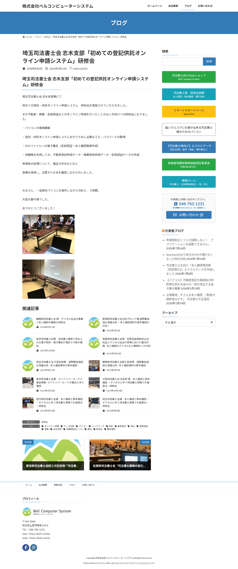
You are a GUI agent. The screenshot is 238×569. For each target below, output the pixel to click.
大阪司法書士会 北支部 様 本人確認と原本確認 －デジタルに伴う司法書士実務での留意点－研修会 (126, 382)
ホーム (29, 485)
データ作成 (69, 426)
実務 (46, 429)
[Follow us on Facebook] (25, 547)
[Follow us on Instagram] (33, 547)
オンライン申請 (51, 426)
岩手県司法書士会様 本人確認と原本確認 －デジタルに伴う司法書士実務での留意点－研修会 (59, 402)
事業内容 (58, 485)
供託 (111, 426)
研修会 (44, 422)
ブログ (72, 485)
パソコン (83, 426)
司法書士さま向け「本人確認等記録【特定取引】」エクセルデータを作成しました (190, 269)
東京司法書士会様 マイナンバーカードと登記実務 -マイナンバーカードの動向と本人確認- (60, 382)
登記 (89, 429)
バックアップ (98, 426)
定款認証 (143, 426)
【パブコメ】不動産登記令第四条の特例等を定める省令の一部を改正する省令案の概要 (190, 284)
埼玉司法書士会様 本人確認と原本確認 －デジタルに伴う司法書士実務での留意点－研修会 (125, 402)
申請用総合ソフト (74, 429)
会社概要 (43, 485)
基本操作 (122, 426)
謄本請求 (111, 429)
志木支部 (57, 429)
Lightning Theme (118, 563)
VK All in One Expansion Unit (141, 563)
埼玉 (132, 426)
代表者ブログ (174, 231)
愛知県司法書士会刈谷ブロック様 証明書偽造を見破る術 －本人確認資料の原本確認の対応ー (125, 322)
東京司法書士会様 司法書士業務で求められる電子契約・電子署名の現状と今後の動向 (59, 342)
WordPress (100, 563)
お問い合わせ (88, 485)
